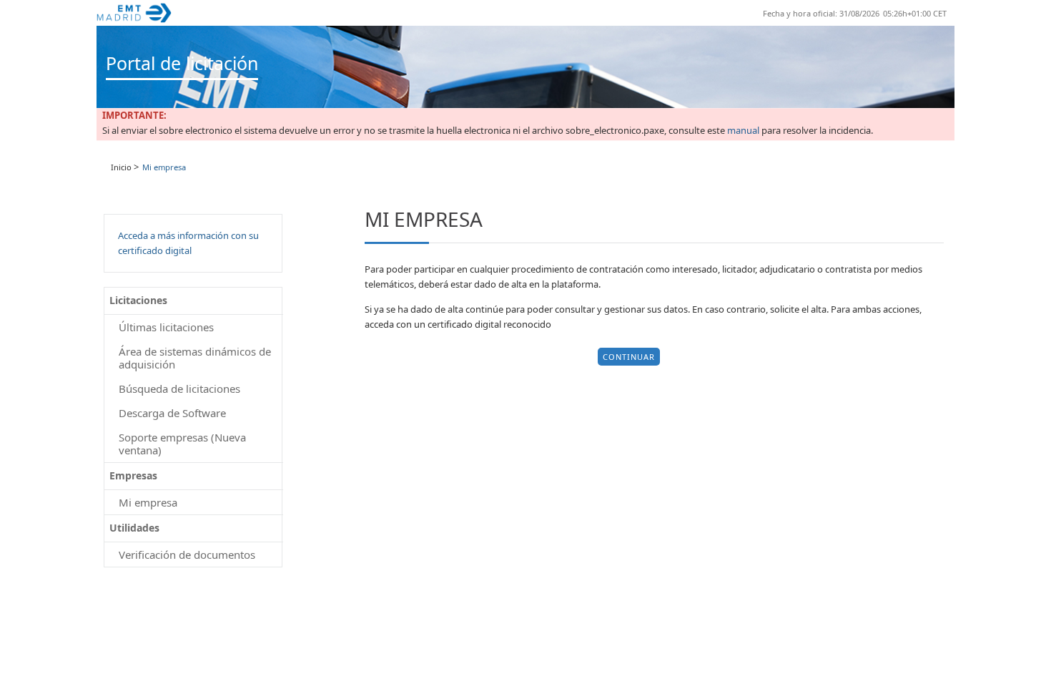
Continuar (629, 356)
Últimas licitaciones (166, 327)
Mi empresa (148, 502)
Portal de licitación (182, 63)
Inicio (121, 167)
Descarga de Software (172, 413)
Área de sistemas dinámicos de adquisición (195, 357)
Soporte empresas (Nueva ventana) (182, 443)
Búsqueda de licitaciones (179, 388)
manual (743, 130)
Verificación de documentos (187, 554)
